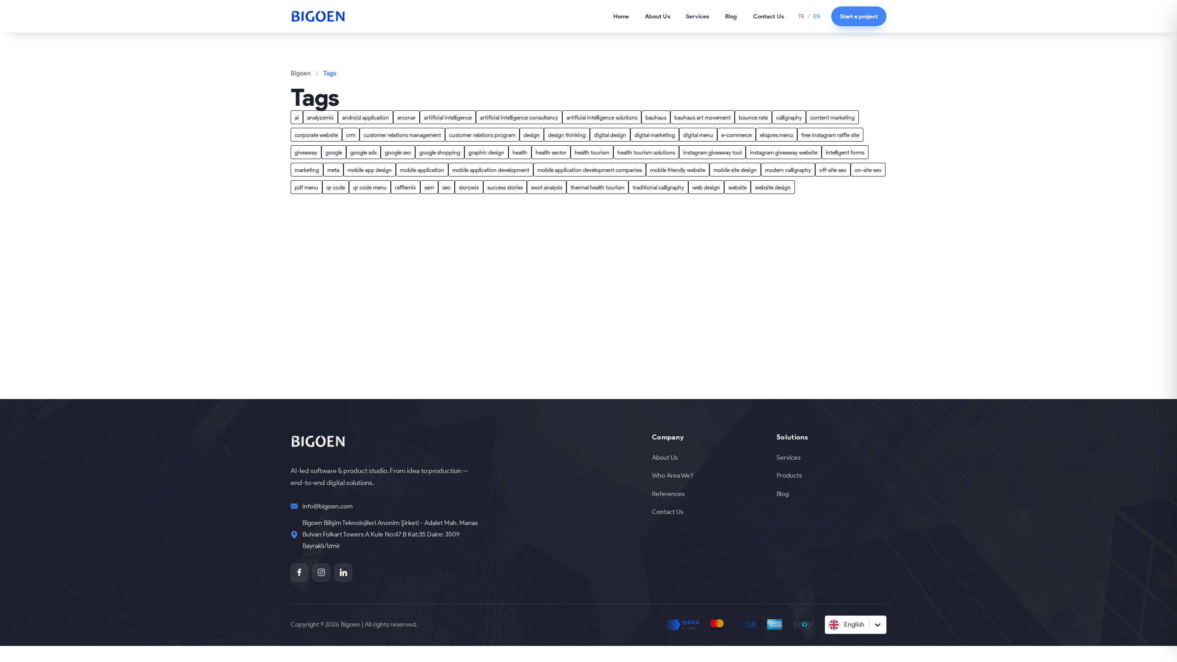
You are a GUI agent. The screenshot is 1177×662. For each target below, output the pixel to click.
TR (801, 16)
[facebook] (299, 572)
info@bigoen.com (328, 506)
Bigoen (301, 73)
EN (816, 16)
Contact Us (768, 16)
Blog (731, 16)
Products (789, 475)
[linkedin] (343, 572)
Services (697, 16)
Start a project (859, 16)
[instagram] (321, 572)
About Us (657, 16)
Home (621, 16)
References (668, 494)
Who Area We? (672, 475)
